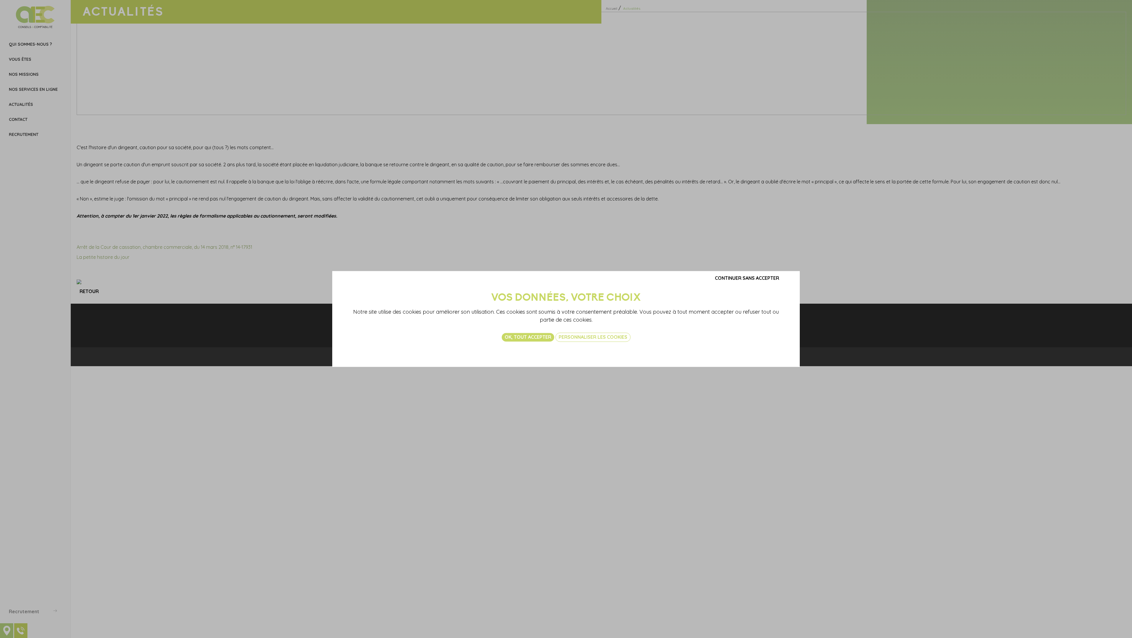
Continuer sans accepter (747, 278)
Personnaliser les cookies (593, 337)
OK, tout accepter (528, 337)
